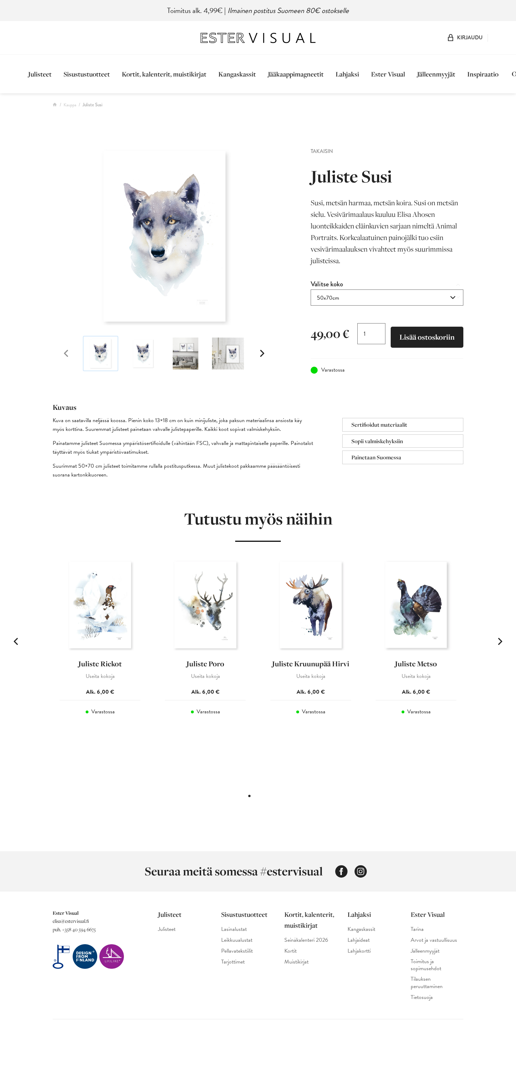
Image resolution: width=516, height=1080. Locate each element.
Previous (66, 353)
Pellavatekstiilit (237, 951)
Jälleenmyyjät (436, 74)
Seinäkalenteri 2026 (306, 940)
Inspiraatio (482, 74)
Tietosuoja (422, 997)
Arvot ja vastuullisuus (434, 940)
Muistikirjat (296, 962)
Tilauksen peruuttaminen (427, 982)
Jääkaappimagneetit (296, 74)
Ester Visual (388, 74)
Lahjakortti (359, 951)
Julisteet (40, 74)
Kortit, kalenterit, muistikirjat (164, 74)
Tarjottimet (233, 962)
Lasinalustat (234, 929)
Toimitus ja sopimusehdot (426, 965)
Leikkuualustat (236, 940)
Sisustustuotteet (87, 74)
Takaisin (322, 151)
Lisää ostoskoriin (427, 337)
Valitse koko (327, 284)
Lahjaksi (347, 74)
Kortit (290, 951)
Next (262, 353)
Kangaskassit (237, 74)
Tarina (417, 929)
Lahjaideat (359, 940)
